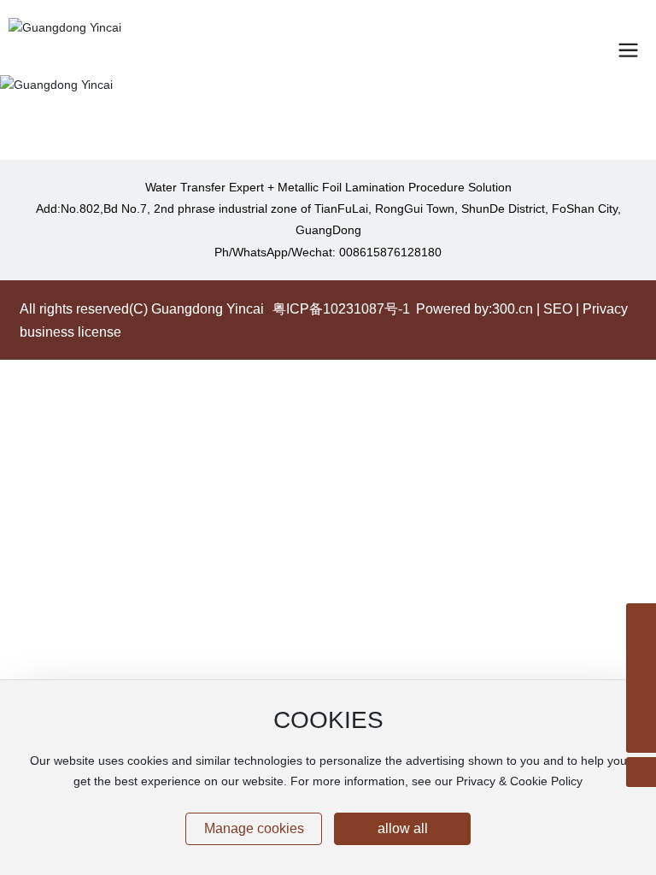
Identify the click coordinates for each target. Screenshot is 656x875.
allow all (403, 828)
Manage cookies (254, 828)
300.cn (512, 309)
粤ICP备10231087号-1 (341, 309)
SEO (557, 309)
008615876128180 (390, 252)
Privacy (605, 309)
